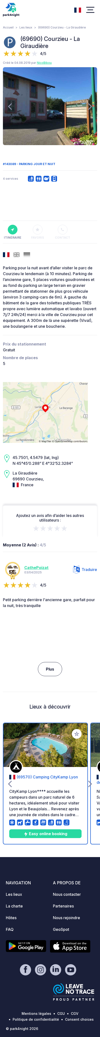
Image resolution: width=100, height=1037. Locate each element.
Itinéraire (12, 237)
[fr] (77, 9)
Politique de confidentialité (36, 1019)
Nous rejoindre (66, 917)
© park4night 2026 (22, 1029)
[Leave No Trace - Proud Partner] (73, 992)
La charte (14, 906)
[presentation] (10, 106)
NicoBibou (44, 63)
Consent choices (79, 1019)
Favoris (37, 237)
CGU (61, 1013)
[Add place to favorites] (77, 734)
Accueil (8, 27)
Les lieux (25, 27)
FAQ (10, 929)
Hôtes (11, 917)
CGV (74, 1013)
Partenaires (63, 906)
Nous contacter (67, 894)
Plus (50, 669)
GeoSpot (61, 929)
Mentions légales (36, 1013)
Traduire (89, 569)
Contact (62, 237)
